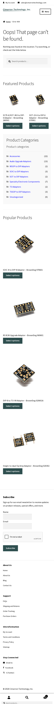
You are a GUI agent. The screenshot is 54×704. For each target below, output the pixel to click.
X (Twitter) (10, 673)
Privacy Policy (8, 642)
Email (5, 521)
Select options (12, 125)
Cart (41, 695)
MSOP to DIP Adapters (20, 166)
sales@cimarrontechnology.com (33, 2)
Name (5, 512)
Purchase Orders (9, 616)
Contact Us (7, 585)
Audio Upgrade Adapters (20, 161)
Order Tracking (9, 611)
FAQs (5, 601)
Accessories (15, 156)
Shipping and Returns (11, 606)
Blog (5, 580)
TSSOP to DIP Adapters (20, 191)
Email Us (9, 663)
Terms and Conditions (11, 637)
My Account (10, 2)
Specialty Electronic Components (25, 181)
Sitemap (6, 647)
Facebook (9, 668)
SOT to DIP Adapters (19, 176)
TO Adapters (15, 186)
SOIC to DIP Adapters (19, 171)
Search (27, 697)
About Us (6, 575)
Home (8, 21)
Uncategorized (16, 197)
